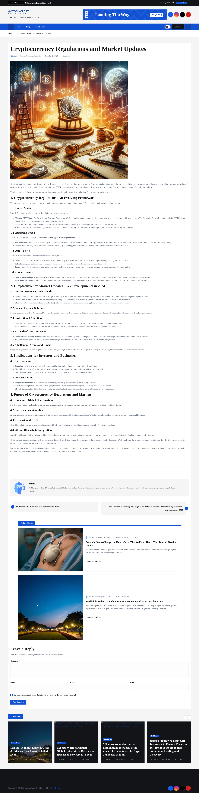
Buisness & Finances (26, 56)
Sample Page (40, 27)
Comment (15, 661)
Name (13, 683)
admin (15, 56)
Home (19, 27)
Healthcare (98, 537)
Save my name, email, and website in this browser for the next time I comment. (45, 695)
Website (133, 683)
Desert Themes (55, 788)
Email (73, 683)
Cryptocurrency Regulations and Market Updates (33, 33)
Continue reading (93, 561)
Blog (28, 27)
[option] (30, 742)
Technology (38, 56)
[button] (186, 717)
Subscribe (177, 27)
